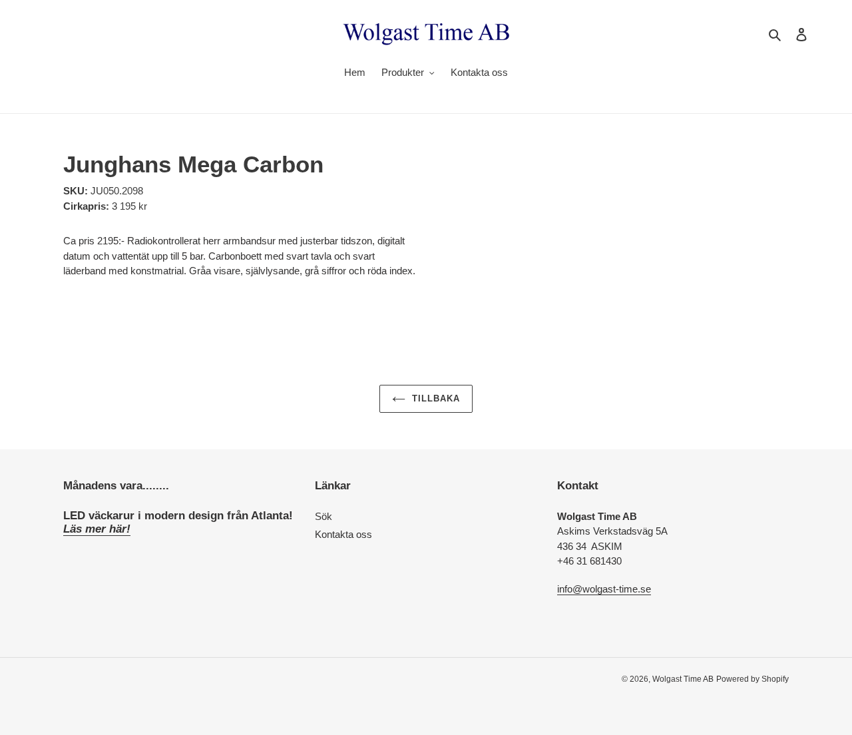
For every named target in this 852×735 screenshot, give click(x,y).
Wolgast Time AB (683, 679)
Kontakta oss (343, 534)
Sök (323, 516)
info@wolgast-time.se (604, 589)
